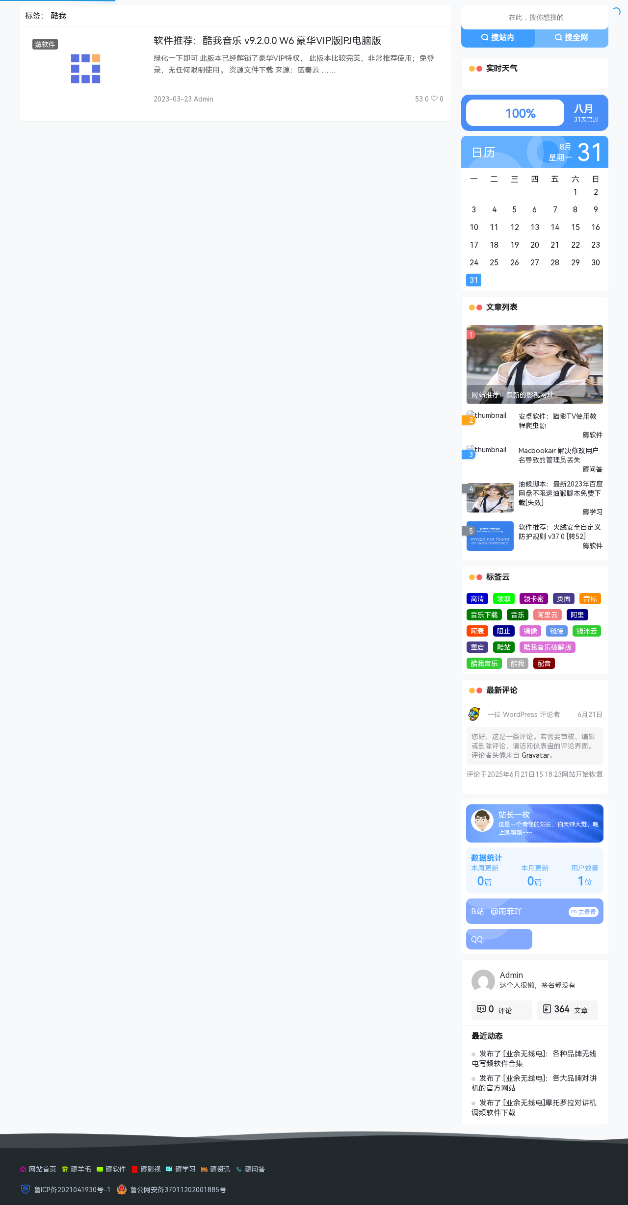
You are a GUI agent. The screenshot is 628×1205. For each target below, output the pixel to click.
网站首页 (42, 1169)
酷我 (517, 663)
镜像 (530, 631)
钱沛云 (586, 631)
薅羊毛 (81, 1169)
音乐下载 (484, 614)
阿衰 (477, 631)
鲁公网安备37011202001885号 (178, 1189)
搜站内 (503, 37)
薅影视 (150, 1169)
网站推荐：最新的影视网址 (512, 394)
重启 (477, 647)
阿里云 (547, 614)
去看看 (586, 912)
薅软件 (45, 44)
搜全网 (576, 37)
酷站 (504, 647)
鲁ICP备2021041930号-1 (72, 1189)
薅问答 (592, 469)
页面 (564, 598)
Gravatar (536, 755)
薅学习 (592, 511)
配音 (544, 663)
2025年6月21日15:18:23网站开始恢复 (545, 774)
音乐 (517, 614)
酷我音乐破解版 (547, 647)
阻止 (504, 631)
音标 (590, 598)
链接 (557, 631)
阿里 (577, 614)
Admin (511, 975)
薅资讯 (220, 1169)
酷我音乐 (484, 663)
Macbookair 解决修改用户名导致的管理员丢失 (559, 455)
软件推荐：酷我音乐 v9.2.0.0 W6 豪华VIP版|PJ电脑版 (267, 40)
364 (561, 1009)
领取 (504, 598)
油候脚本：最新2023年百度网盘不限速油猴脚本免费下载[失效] (561, 493)
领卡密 (533, 598)
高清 (477, 598)
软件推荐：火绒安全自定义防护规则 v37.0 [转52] (560, 531)
